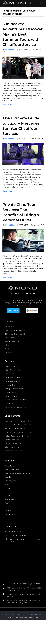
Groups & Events (12, 381)
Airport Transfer (12, 366)
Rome (8, 507)
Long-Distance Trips (14, 389)
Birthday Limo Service (15, 428)
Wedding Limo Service (15, 451)
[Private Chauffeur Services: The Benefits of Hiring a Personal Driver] (23, 240)
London (8, 477)
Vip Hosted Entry (12, 447)
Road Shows (10, 403)
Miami (8, 484)
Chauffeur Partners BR (15, 330)
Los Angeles (10, 481)
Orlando (8, 495)
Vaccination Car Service (15, 407)
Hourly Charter (11, 385)
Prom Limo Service (14, 440)
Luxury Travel (11, 392)
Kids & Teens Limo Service (17, 436)
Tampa (8, 510)
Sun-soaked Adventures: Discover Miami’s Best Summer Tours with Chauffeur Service (22, 34)
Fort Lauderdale (12, 469)
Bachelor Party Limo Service (18, 421)
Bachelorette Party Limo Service (20, 425)
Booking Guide (12, 341)
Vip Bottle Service (13, 443)
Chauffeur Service (13, 370)
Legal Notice (22, 614)
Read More (7, 104)
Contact (8, 352)
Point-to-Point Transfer (15, 400)
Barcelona (9, 466)
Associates (10, 326)
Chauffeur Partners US (15, 334)
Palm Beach (10, 499)
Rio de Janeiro (11, 514)
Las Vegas (9, 473)
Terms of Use (9, 614)
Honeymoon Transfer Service (18, 432)
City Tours (9, 374)
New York (9, 492)
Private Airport (11, 396)
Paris (7, 503)
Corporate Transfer (13, 377)
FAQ (7, 349)
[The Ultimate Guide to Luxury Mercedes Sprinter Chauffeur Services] (23, 154)
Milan (7, 488)
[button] (12, 293)
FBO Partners (11, 338)
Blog (7, 345)
